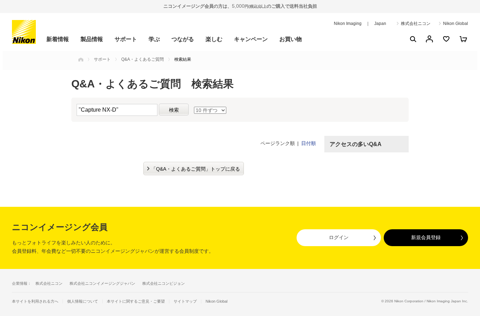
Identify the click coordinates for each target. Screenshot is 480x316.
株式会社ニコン (415, 23)
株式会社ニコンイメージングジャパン (102, 283)
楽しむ (214, 39)
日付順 (308, 143)
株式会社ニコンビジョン (163, 283)
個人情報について (82, 301)
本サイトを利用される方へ (35, 301)
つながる (182, 39)
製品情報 (91, 39)
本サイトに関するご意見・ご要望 (136, 301)
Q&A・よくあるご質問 (142, 59)
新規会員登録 (426, 237)
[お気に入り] (446, 39)
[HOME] (80, 59)
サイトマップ (185, 301)
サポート (126, 39)
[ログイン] (429, 39)
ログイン (339, 237)
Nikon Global (455, 23)
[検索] (412, 39)
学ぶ (154, 39)
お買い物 (290, 39)
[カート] (463, 39)
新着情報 (57, 39)
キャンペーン (251, 39)
